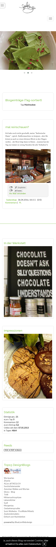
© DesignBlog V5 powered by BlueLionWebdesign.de (25, 537)
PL (20, 202)
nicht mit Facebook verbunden (11, 187)
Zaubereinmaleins (11, 514)
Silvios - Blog (9, 492)
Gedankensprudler (12, 508)
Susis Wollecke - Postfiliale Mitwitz (19, 511)
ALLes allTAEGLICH (12, 483)
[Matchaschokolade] (28, 50)
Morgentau (9, 505)
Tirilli (6, 494)
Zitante (7, 481)
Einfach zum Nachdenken (14, 517)
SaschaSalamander (12, 486)
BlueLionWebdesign (23, 522)
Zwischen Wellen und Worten (16, 489)
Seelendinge (11, 200)
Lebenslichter (9, 500)
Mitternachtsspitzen (12, 497)
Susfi (6, 503)
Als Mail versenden (17, 193)
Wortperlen (9, 478)
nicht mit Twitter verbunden (11, 190)
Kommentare (11, 202)
